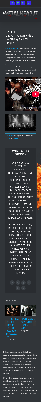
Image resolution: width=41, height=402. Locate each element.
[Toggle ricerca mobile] (32, 18)
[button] (6, 323)
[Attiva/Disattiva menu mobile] (36, 18)
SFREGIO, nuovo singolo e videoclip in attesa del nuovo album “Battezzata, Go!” (12, 328)
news (16, 139)
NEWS (7, 139)
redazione (10, 136)
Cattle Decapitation (12, 48)
